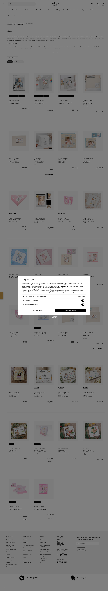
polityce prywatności (63, 286)
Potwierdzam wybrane (37, 310)
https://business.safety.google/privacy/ (32, 289)
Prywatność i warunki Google (57, 287)
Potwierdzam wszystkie (70, 310)
